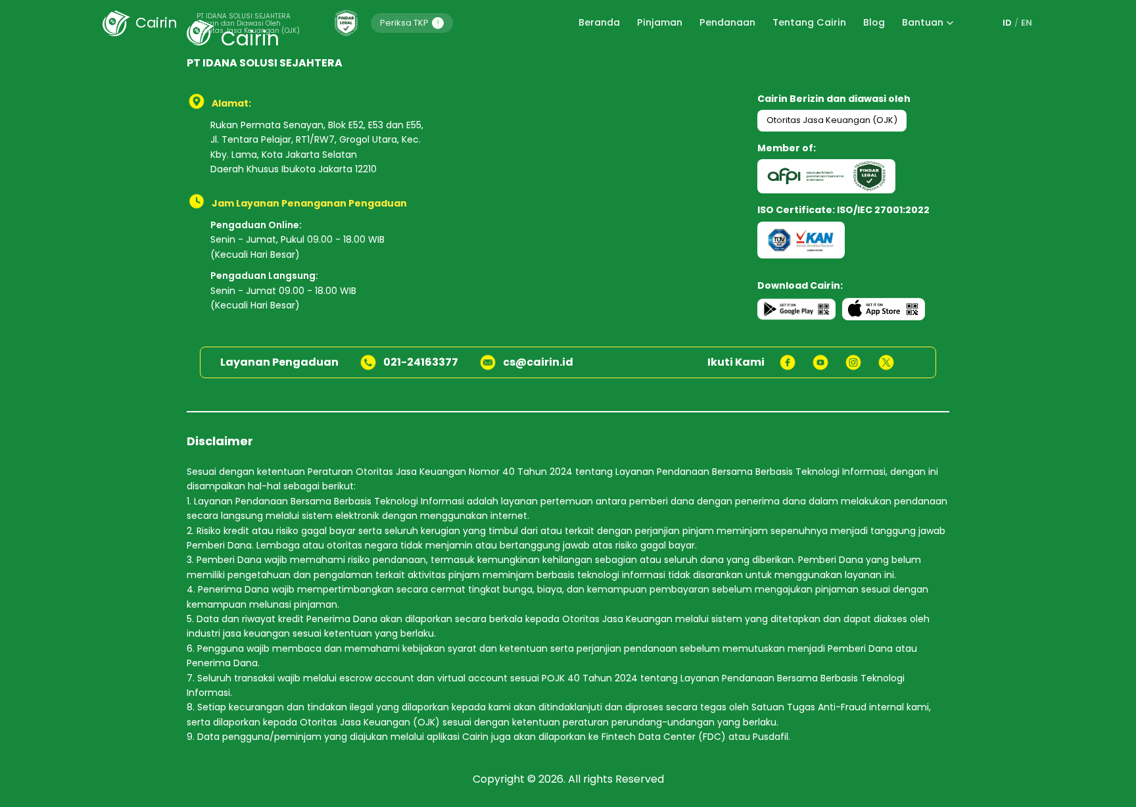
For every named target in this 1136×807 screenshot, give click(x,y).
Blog (874, 22)
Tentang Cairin (809, 22)
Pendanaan (727, 22)
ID (1007, 22)
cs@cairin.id (538, 362)
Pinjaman (659, 22)
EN (1026, 22)
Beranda (599, 22)
